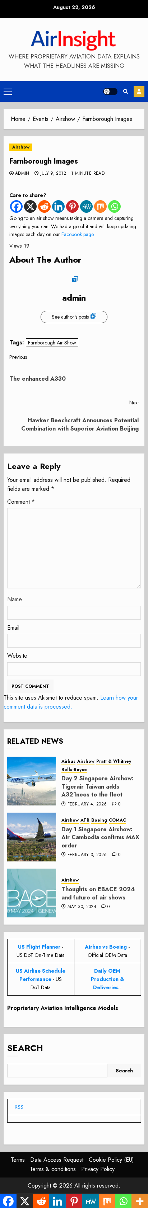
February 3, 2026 (87, 855)
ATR (84, 820)
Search (25, 1048)
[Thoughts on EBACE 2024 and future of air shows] (31, 893)
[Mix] (100, 206)
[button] (8, 91)
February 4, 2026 (87, 804)
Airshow (20, 147)
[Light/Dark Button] (110, 91)
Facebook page (77, 234)
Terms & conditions (53, 1169)
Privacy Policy (98, 1169)
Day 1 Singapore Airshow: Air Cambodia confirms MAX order (100, 837)
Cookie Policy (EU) (111, 1160)
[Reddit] (44, 206)
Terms (18, 1160)
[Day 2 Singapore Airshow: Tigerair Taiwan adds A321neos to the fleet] (31, 781)
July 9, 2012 (53, 174)
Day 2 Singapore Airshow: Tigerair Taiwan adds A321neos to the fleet (97, 786)
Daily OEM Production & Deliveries (107, 979)
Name (14, 599)
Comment (21, 502)
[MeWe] (86, 206)
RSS (19, 1106)
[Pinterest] (72, 206)
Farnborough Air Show (52, 342)
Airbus (68, 761)
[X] (30, 206)
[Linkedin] (58, 206)
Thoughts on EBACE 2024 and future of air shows (98, 893)
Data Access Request (56, 1160)
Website (17, 656)
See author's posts (70, 316)
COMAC (117, 820)
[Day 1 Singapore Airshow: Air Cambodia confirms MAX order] (31, 837)
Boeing (99, 820)
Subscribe (139, 91)
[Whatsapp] (114, 206)
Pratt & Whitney (113, 761)
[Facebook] (16, 206)
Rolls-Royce (74, 770)
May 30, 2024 (82, 907)
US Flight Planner (39, 946)
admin (22, 174)
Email (13, 628)
